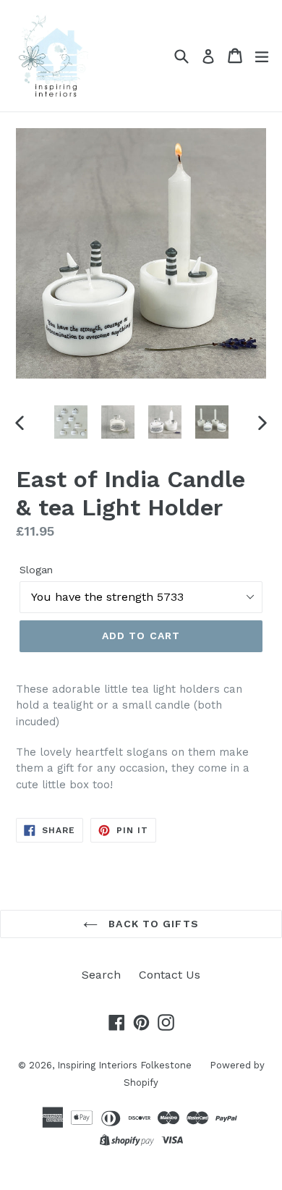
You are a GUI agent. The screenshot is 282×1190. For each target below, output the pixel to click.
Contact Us (169, 975)
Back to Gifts (152, 923)
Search (101, 975)
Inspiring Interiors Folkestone (124, 1065)
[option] (70, 422)
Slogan (36, 569)
